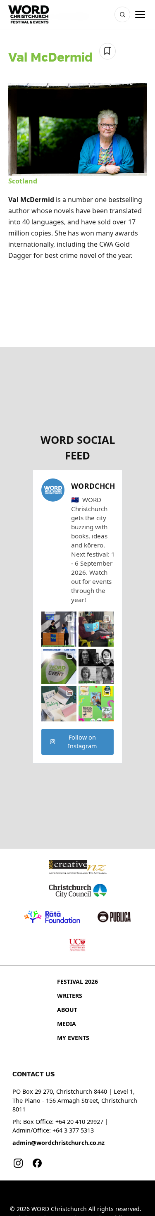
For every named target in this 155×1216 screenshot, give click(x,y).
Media (66, 1024)
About (67, 1010)
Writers (69, 995)
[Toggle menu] (140, 14)
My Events (73, 1038)
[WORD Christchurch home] (28, 14)
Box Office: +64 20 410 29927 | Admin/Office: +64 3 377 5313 (60, 1126)
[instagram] (18, 1163)
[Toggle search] (122, 14)
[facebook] (37, 1163)
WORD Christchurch (59, 1209)
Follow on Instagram (82, 741)
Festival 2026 (77, 981)
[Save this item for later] (107, 51)
